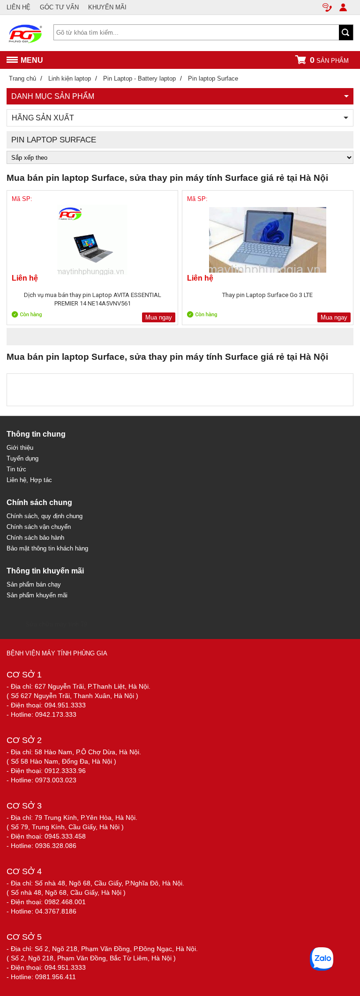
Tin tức (16, 469)
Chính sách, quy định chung (44, 516)
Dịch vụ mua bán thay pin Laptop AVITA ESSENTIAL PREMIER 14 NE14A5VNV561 (92, 299)
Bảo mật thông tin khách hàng (47, 548)
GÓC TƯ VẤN (59, 7)
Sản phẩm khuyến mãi (37, 595)
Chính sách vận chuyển (39, 526)
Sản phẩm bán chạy (34, 584)
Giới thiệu (20, 447)
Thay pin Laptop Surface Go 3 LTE (267, 294)
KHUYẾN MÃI (107, 7)
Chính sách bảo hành (35, 537)
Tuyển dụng (22, 458)
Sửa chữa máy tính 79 (56, 624)
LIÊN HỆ (18, 7)
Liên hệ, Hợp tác (29, 479)
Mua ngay (158, 317)
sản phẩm (329, 60)
